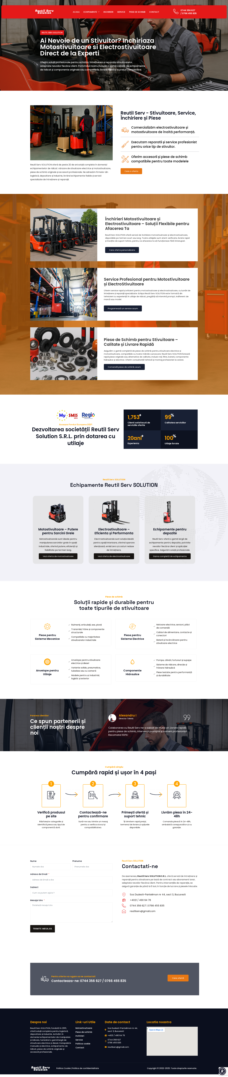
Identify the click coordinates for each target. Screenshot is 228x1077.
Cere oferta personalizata (122, 250)
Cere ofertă (178, 978)
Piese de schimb (137, 12)
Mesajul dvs (36, 900)
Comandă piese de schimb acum (124, 367)
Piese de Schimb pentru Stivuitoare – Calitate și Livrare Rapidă (141, 342)
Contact (154, 12)
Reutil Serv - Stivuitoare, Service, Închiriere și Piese (158, 115)
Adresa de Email (38, 874)
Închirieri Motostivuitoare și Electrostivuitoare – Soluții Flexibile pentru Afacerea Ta (147, 223)
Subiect (34, 887)
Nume (33, 861)
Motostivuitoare (83, 1028)
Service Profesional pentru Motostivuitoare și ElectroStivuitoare (146, 281)
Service (121, 12)
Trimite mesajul (42, 928)
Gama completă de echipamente (170, 556)
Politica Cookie (63, 1068)
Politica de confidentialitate (85, 1068)
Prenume (77, 861)
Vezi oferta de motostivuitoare (58, 556)
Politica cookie (82, 1043)
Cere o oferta (131, 171)
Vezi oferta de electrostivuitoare (114, 556)
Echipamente (90, 12)
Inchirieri (108, 12)
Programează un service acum (123, 308)
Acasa (76, 12)
